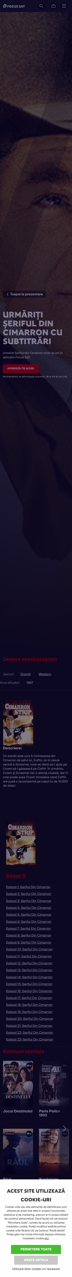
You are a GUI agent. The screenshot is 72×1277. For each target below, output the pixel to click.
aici (46, 1238)
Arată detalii (36, 1260)
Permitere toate (36, 1249)
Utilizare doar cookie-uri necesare (36, 1269)
